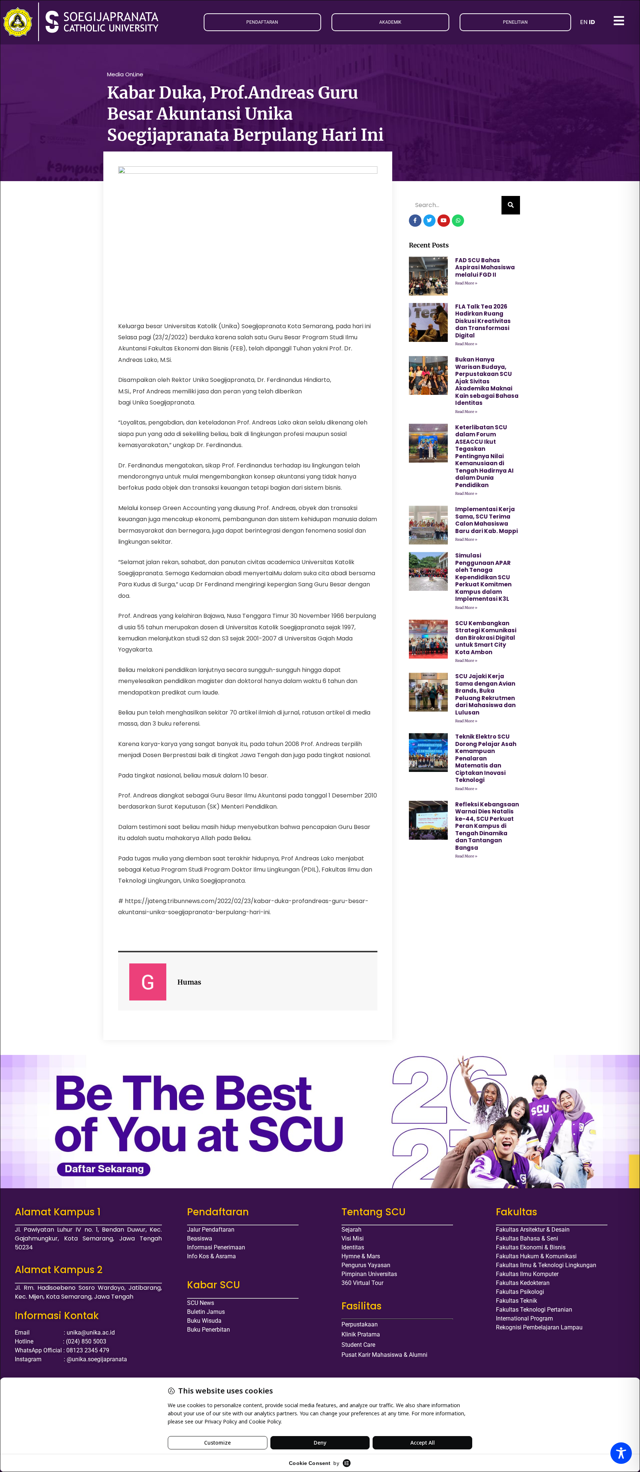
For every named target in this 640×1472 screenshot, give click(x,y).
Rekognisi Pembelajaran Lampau (539, 1327)
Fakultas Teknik (516, 1300)
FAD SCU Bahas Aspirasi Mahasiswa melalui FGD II (485, 267)
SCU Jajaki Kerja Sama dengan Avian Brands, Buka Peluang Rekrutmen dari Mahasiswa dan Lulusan (485, 694)
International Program (524, 1318)
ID (592, 22)
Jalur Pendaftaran (210, 1229)
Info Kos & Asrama (211, 1256)
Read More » (466, 283)
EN (583, 22)
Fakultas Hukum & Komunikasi (536, 1256)
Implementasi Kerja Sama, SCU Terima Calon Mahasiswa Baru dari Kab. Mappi (486, 520)
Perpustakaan (359, 1324)
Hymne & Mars (360, 1256)
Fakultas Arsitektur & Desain (533, 1229)
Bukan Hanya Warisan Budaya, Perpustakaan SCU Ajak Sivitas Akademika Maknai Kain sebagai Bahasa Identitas (487, 381)
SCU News (200, 1302)
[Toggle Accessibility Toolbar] (621, 1453)
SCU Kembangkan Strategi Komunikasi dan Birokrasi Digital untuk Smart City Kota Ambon (485, 637)
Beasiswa (199, 1238)
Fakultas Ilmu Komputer (527, 1274)
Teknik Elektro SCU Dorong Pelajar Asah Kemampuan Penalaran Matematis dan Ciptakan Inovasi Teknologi (485, 758)
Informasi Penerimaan (216, 1247)
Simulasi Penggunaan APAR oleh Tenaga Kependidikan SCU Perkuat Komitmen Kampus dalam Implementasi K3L (483, 577)
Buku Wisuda (204, 1320)
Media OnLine (125, 74)
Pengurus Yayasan (365, 1265)
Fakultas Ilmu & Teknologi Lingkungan (546, 1265)
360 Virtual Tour (362, 1282)
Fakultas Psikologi (520, 1291)
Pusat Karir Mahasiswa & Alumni (384, 1354)
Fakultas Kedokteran (523, 1282)
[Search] (510, 205)
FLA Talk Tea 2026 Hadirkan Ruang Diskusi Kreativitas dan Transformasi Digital (483, 321)
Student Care (358, 1344)
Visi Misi (352, 1238)
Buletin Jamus (206, 1311)
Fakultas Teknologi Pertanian (534, 1309)
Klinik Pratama (360, 1334)
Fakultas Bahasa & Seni (527, 1238)
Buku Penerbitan (208, 1329)
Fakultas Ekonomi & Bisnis (531, 1247)
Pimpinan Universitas (369, 1274)
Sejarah (351, 1229)
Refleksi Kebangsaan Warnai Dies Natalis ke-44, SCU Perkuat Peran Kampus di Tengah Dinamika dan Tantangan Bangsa (487, 826)
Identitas (352, 1247)
